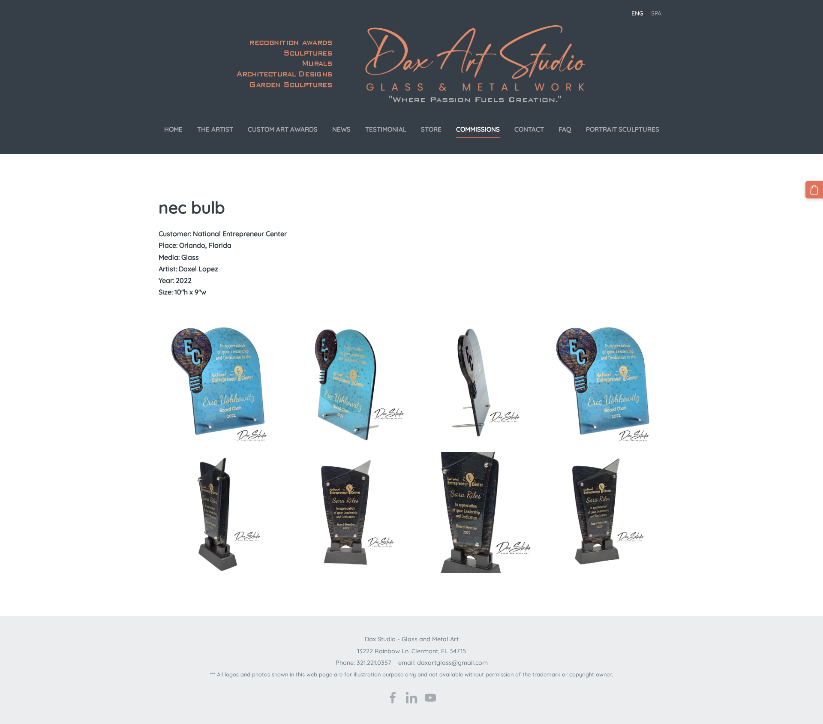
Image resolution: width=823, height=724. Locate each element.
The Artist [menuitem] (215, 129)
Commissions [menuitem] (478, 129)
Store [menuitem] (431, 129)
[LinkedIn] (411, 697)
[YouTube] (430, 697)
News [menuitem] (341, 129)
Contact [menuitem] (529, 129)
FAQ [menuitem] (565, 129)
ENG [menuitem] (637, 13)
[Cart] (814, 189)
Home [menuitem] (173, 129)
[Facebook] (392, 697)
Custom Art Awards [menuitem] (283, 129)
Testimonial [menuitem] (385, 129)
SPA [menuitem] (656, 13)
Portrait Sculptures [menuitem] (622, 129)
